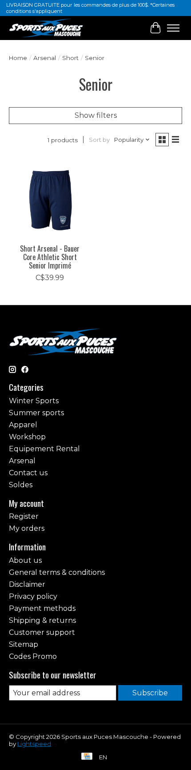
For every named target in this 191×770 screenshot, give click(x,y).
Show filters (96, 115)
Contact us (28, 473)
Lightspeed (34, 743)
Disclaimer (27, 584)
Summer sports (36, 413)
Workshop (27, 437)
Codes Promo (33, 656)
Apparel (23, 425)
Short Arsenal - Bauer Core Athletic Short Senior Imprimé (50, 257)
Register (24, 516)
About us (25, 560)
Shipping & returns (42, 620)
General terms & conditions (57, 572)
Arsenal (44, 57)
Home (18, 57)
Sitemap (23, 644)
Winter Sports (34, 401)
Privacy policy (33, 596)
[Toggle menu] (173, 28)
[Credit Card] (86, 757)
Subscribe (150, 693)
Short (70, 57)
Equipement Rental (44, 449)
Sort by (99, 139)
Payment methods (42, 608)
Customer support (42, 632)
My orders (26, 528)
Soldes (20, 485)
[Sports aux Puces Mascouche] (46, 28)
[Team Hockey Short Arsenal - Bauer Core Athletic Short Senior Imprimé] (50, 198)
